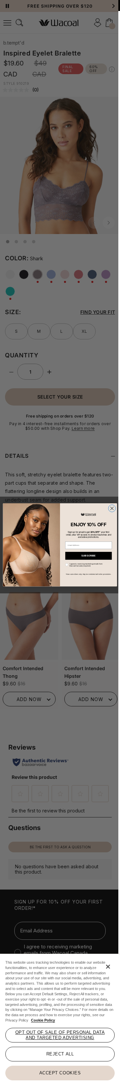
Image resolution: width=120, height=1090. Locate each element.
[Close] (108, 966)
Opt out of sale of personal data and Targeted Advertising (60, 1035)
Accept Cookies (60, 1072)
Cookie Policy (43, 1020)
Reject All (60, 1053)
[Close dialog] (112, 508)
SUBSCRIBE (88, 555)
